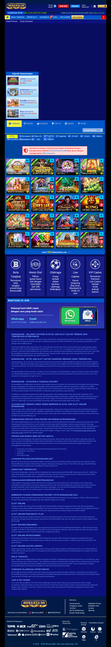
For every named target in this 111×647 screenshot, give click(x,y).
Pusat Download (26, 21)
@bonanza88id (37, 612)
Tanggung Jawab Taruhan (75, 607)
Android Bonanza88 (58, 151)
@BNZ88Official (54, 612)
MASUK (75, 6)
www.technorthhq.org (57, 349)
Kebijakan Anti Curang (93, 607)
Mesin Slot (32, 17)
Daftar (63, 6)
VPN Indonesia (48, 153)
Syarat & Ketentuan (76, 610)
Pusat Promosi (11, 21)
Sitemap (91, 610)
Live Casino (65, 17)
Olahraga (44, 17)
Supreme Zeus (25, 94)
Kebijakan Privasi (94, 603)
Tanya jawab (50, 6)
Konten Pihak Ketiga (77, 613)
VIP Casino (77, 17)
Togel (54, 17)
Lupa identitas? (85, 6)
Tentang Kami (74, 603)
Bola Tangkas (17, 17)
